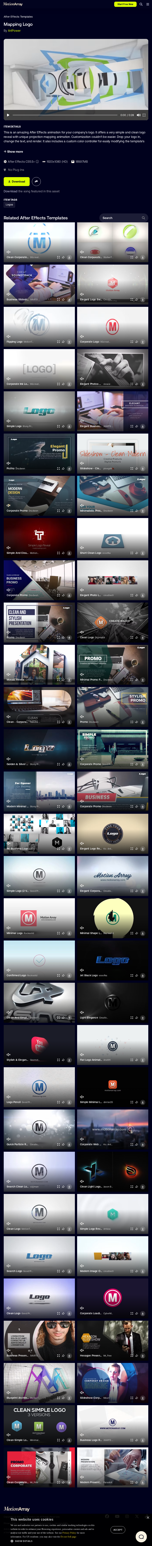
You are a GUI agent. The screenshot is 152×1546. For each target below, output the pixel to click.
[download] (69, 257)
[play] (8, 115)
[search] (141, 4)
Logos (9, 204)
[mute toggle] (8, 252)
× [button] (147, 1517)
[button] (53, 1541)
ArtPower (14, 30)
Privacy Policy (69, 1533)
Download (11, 191)
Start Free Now (125, 4)
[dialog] (76, 1530)
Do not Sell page (68, 1536)
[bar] (147, 4)
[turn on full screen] (58, 257)
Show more (14, 151)
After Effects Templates (18, 16)
